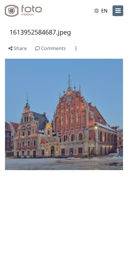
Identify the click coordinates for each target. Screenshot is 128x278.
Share (20, 48)
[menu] (118, 10)
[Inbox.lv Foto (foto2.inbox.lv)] (29, 11)
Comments (53, 48)
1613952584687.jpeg (40, 32)
